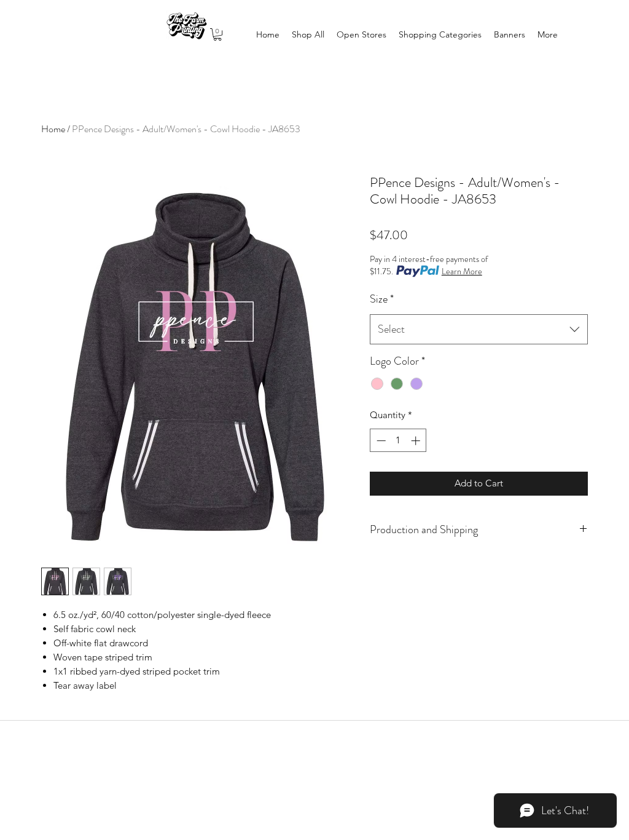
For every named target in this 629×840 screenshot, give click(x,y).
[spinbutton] (398, 440)
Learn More (462, 271)
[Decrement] (380, 440)
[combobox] (479, 329)
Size (382, 299)
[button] (217, 34)
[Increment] (416, 440)
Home (53, 129)
